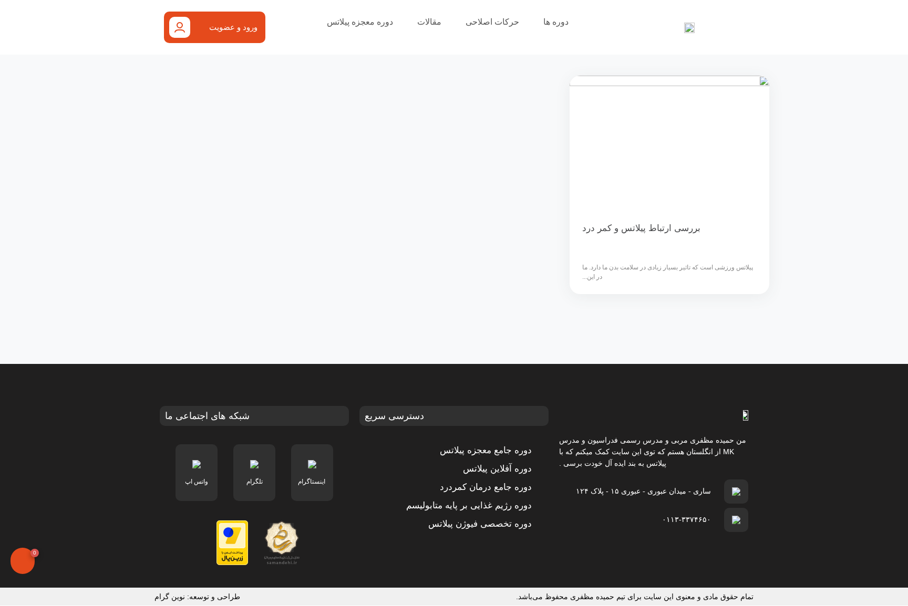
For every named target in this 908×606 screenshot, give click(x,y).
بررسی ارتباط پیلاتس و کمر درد (641, 228)
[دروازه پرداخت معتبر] (232, 542)
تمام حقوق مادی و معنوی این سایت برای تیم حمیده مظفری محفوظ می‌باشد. (635, 596)
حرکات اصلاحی (492, 21)
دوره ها (556, 21)
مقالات (429, 21)
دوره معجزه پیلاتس (360, 21)
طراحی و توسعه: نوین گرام (197, 596)
